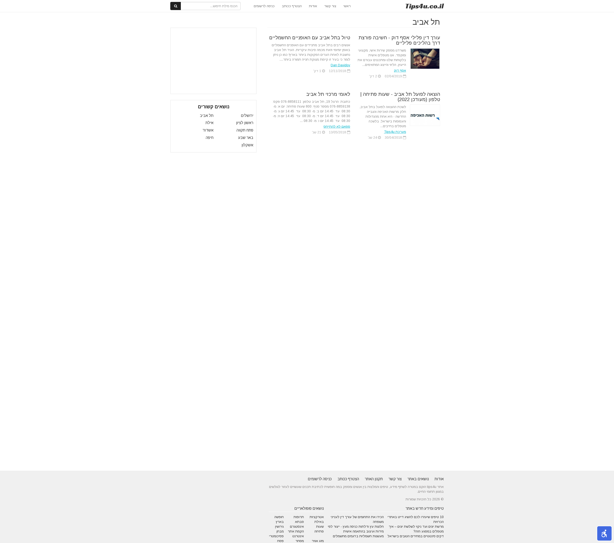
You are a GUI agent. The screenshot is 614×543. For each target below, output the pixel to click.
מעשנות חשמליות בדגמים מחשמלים (358, 536)
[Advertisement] (213, 61)
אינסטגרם (297, 526)
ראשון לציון (244, 123)
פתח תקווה (244, 130)
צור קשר (330, 6)
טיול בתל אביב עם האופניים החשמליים (309, 37)
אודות (313, 6)
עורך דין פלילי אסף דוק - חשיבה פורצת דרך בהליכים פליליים (399, 40)
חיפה (209, 138)
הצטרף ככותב (292, 6)
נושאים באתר (418, 479)
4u (424, 6)
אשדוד (207, 130)
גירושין (279, 526)
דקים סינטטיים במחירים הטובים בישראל (416, 536)
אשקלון (247, 145)
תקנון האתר (374, 479)
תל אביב (206, 116)
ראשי (347, 6)
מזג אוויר (318, 541)
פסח (280, 541)
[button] (604, 533)
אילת (209, 123)
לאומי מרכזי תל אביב (328, 94)
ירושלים (247, 116)
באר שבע (245, 138)
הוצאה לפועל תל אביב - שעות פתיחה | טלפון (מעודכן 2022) (400, 96)
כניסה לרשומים (264, 6)
